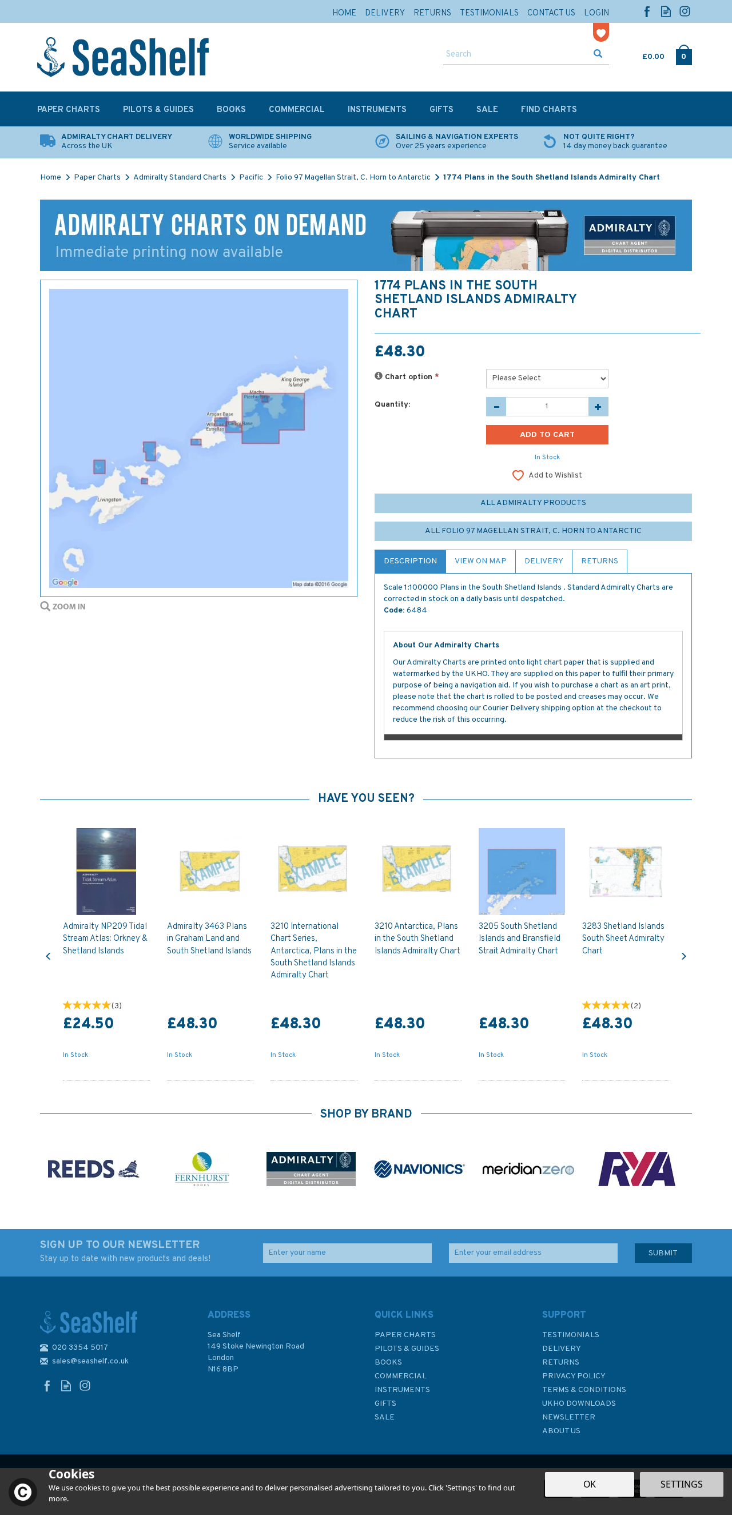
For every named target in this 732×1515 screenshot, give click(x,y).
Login (596, 13)
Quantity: (392, 404)
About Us (561, 1431)
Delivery (543, 561)
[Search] (598, 55)
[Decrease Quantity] (496, 406)
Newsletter (568, 1417)
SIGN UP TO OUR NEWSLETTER (125, 1251)
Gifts (385, 1404)
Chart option (411, 377)
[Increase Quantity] (598, 406)
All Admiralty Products (533, 503)
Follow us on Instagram (685, 11)
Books (388, 1362)
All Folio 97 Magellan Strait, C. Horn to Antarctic (533, 531)
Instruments (402, 1390)
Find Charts (549, 110)
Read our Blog (666, 11)
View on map (481, 561)
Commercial (401, 1376)
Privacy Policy (574, 1376)
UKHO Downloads (579, 1404)
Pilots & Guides (407, 1349)
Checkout (683, 54)
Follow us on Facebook (647, 11)
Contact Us (551, 13)
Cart (643, 54)
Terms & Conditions (584, 1390)
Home (344, 13)
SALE (385, 1417)
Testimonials (570, 1335)
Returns (599, 561)
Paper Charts (405, 1335)
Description (410, 561)
